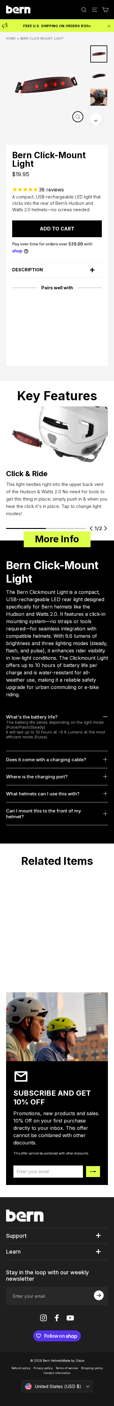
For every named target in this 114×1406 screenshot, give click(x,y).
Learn (13, 1251)
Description (27, 269)
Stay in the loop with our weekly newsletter (47, 1275)
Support (16, 1236)
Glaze (80, 1360)
